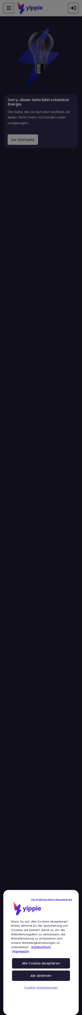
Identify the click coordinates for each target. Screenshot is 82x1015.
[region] (41, 952)
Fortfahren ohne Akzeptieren (51, 899)
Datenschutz (41, 947)
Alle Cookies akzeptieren (41, 963)
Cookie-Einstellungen (41, 987)
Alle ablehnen (40, 976)
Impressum (20, 951)
